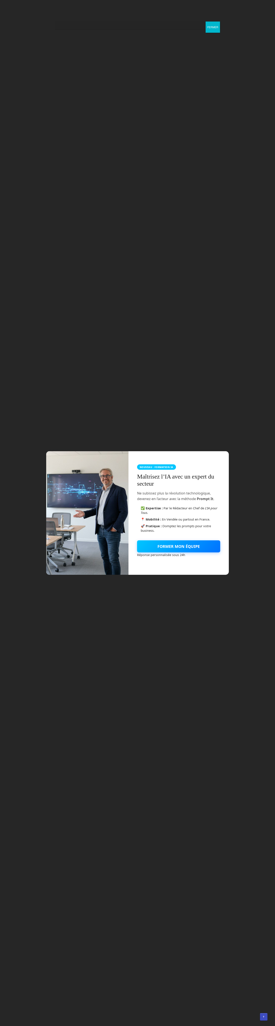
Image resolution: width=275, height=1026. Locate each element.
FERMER (212, 27)
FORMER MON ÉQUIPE (178, 546)
